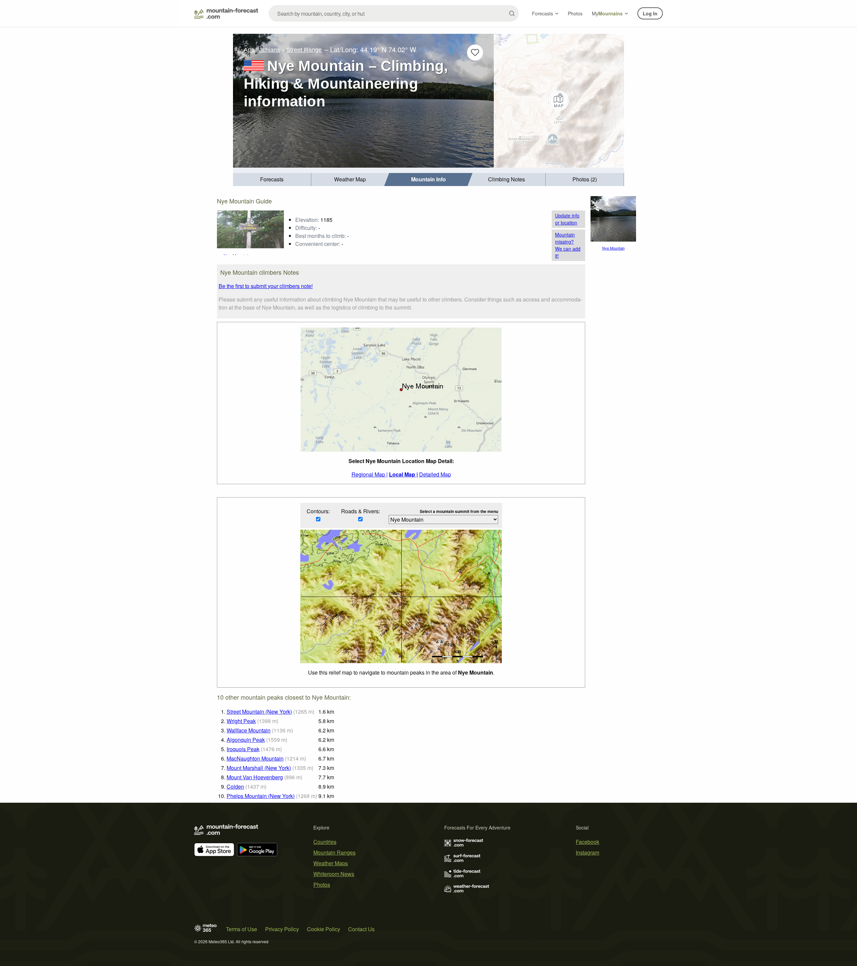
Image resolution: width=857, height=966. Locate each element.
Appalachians (262, 50)
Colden (235, 786)
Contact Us (361, 929)
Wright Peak (241, 721)
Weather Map (350, 179)
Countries (324, 842)
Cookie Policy (323, 929)
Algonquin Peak (246, 739)
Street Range (304, 50)
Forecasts (542, 13)
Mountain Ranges (334, 852)
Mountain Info (428, 179)
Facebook (587, 842)
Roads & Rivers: (360, 511)
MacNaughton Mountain (255, 758)
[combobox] (394, 13)
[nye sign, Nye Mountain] (250, 229)
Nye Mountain (613, 248)
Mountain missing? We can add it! (567, 245)
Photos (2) (584, 179)
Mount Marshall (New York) (259, 768)
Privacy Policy (282, 929)
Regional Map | (370, 474)
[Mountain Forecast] (226, 13)
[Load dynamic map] (559, 101)
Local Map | (403, 474)
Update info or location (567, 219)
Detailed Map (435, 474)
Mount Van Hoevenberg (255, 777)
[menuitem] (272, 179)
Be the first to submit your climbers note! (266, 286)
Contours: (318, 511)
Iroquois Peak (243, 749)
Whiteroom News (333, 874)
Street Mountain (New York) (259, 711)
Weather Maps (330, 863)
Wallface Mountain (248, 730)
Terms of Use (241, 929)
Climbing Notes (506, 179)
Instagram (587, 852)
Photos (575, 13)
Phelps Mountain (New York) (261, 796)
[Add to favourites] (475, 53)
